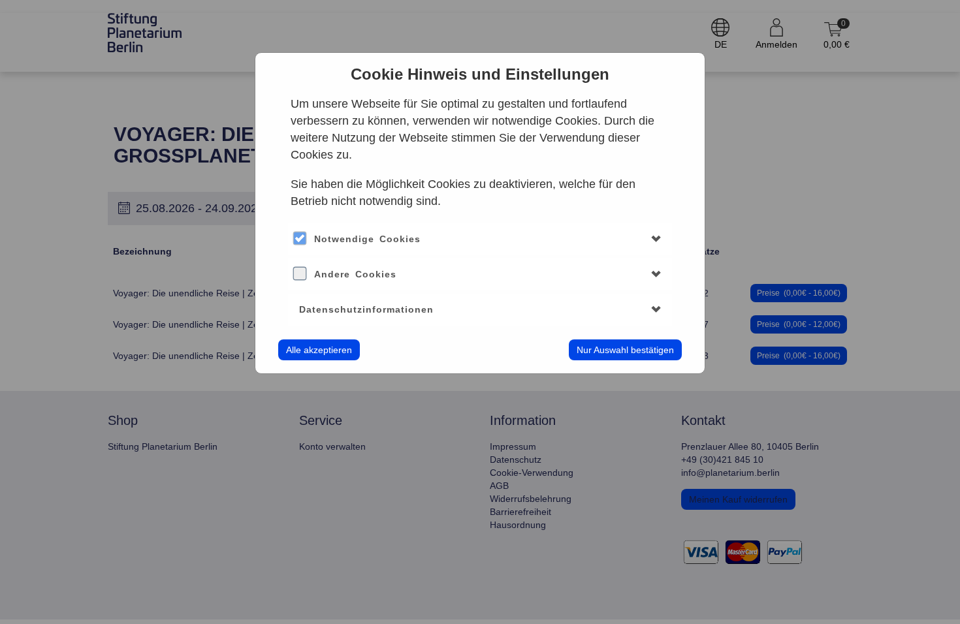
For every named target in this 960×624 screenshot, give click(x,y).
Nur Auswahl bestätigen (625, 350)
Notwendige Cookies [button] (367, 239)
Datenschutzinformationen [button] (366, 309)
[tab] (479, 239)
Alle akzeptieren (319, 350)
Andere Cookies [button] (355, 274)
